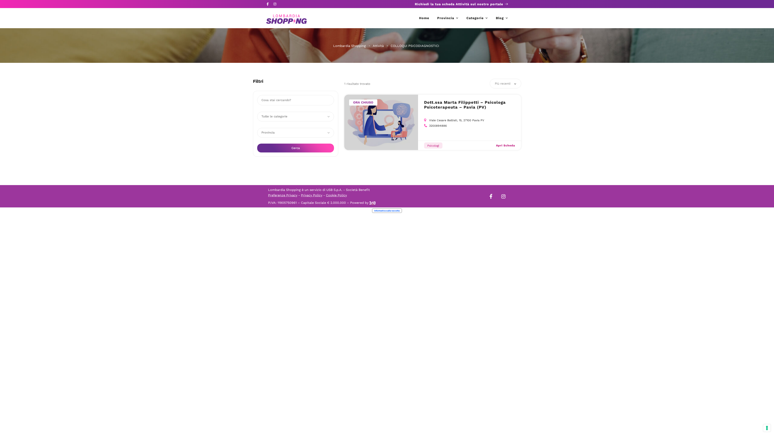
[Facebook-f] (267, 4)
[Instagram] (275, 4)
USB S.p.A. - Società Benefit (348, 190)
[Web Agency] (372, 203)
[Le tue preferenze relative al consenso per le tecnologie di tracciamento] (767, 428)
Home (424, 18)
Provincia (445, 18)
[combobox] (505, 83)
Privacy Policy (311, 195)
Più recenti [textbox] (503, 83)
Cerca (295, 148)
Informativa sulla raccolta (387, 210)
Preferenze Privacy (282, 195)
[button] (295, 116)
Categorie (475, 18)
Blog (500, 18)
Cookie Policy (336, 195)
